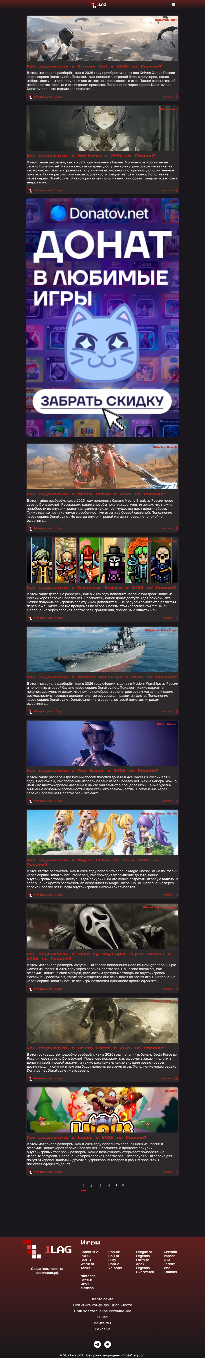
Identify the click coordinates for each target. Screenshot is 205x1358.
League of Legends (144, 1254)
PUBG (85, 1256)
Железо (87, 1288)
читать (168, 97)
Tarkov (169, 1264)
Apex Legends (143, 1266)
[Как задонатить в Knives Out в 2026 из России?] (102, 38)
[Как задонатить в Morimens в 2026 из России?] (102, 128)
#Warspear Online (161, 541)
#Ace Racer (167, 724)
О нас (102, 1317)
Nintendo (87, 1276)
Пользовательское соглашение (102, 1311)
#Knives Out (166, 20)
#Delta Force (165, 1002)
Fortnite (142, 1260)
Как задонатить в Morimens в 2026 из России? (91, 155)
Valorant (115, 1268)
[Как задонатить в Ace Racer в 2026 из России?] (102, 743)
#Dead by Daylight (160, 908)
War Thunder (170, 1270)
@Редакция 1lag (48, 97)
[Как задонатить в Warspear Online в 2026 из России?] (102, 560)
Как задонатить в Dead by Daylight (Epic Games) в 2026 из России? (99, 956)
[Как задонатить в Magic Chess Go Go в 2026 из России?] (102, 832)
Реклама (102, 1329)
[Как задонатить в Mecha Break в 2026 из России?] (102, 466)
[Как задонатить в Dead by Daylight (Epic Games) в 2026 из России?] (102, 926)
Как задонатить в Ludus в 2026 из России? (87, 1137)
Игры (84, 1284)
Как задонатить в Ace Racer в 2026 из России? (93, 770)
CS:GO (85, 1260)
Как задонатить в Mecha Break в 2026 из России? (96, 494)
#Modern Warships (161, 631)
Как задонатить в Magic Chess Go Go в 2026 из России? (93, 862)
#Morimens (168, 109)
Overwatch (145, 1272)
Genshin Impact (170, 1254)
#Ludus (171, 1091)
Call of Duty (113, 1258)
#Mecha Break (165, 448)
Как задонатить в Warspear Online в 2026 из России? (102, 587)
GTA (167, 1260)
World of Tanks (87, 1266)
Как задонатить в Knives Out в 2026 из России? (94, 66)
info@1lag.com (133, 1355)
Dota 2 (113, 1264)
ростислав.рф (47, 1272)
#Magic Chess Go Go (159, 814)
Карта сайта (102, 1299)
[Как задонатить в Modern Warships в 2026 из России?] (102, 649)
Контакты (102, 1323)
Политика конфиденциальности (102, 1305)
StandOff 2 (89, 1252)
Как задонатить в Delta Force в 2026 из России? (96, 1048)
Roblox (114, 1252)
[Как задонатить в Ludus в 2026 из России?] (102, 1110)
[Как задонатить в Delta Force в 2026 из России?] (102, 1020)
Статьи (86, 1280)
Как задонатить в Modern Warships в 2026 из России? (102, 677)
